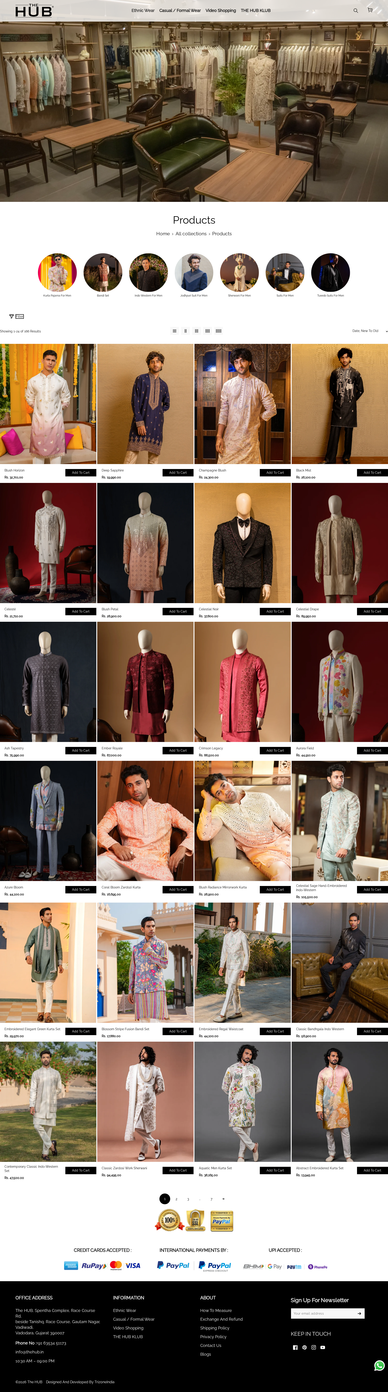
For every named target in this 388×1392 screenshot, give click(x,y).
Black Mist (303, 470)
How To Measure (216, 1310)
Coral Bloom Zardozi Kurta (121, 887)
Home (163, 233)
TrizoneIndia (105, 1382)
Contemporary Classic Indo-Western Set (31, 1169)
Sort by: (313, 318)
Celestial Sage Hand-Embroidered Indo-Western (321, 888)
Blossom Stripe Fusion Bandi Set (125, 1029)
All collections (191, 233)
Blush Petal (110, 609)
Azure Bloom (13, 887)
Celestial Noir (209, 609)
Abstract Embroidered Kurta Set (320, 1168)
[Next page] (223, 1199)
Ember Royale (112, 748)
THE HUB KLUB (128, 1336)
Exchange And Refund (221, 1319)
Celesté (10, 609)
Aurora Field (305, 748)
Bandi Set (103, 295)
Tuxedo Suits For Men (330, 295)
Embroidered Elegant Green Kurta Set (32, 1029)
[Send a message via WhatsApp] (379, 1365)
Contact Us (210, 1345)
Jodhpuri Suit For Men (193, 295)
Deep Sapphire (113, 470)
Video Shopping (128, 1328)
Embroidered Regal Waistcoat (221, 1029)
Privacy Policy (213, 1336)
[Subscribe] (359, 1313)
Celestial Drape (307, 609)
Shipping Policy (214, 1328)
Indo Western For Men (148, 295)
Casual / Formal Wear (133, 1319)
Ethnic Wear (124, 1310)
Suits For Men (285, 295)
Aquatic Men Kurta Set (215, 1168)
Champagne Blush (212, 470)
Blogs (205, 1354)
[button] (370, 10)
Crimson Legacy (211, 748)
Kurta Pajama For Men (57, 295)
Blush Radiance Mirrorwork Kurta (223, 887)
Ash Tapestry (14, 748)
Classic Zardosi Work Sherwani (124, 1168)
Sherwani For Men (239, 295)
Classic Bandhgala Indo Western (320, 1029)
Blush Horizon (14, 470)
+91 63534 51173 (51, 1343)
